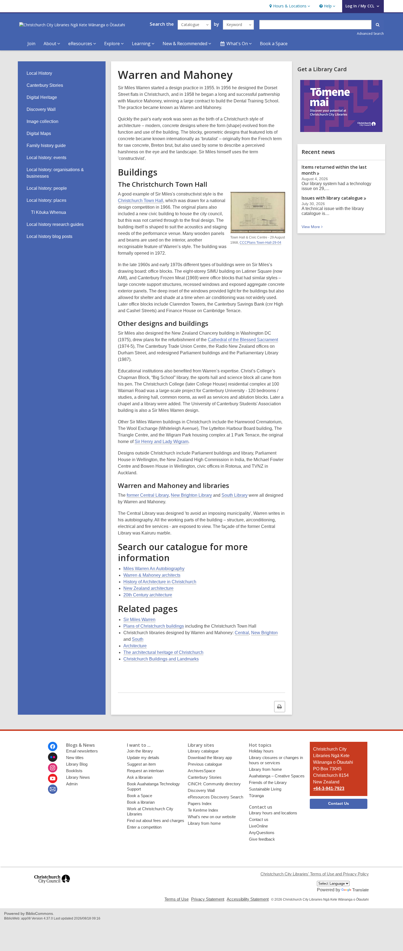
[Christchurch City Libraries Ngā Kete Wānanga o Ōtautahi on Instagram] (52, 767)
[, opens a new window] (52, 885)
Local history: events (46, 157)
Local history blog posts (49, 236)
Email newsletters (82, 751)
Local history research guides (55, 224)
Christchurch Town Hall (140, 200)
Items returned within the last (334, 170)
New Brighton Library (191, 495)
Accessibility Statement (248, 899)
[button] (289, 6)
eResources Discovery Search (215, 797)
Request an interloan (145, 770)
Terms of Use (176, 899)
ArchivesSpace (201, 770)
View (313, 227)
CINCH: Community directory (214, 784)
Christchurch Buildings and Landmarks (161, 659)
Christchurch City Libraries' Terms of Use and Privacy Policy (314, 874)
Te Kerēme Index (203, 810)
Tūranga (256, 795)
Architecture (135, 645)
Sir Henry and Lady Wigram (161, 441)
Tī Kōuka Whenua (48, 212)
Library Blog (76, 764)
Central (242, 632)
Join (31, 44)
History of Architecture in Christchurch (159, 581)
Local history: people (47, 188)
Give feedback (262, 839)
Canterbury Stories (45, 85)
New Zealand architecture (148, 588)
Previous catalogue (205, 764)
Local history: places (46, 200)
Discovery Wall (41, 109)
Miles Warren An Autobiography (154, 568)
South (137, 639)
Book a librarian (141, 802)
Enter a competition (144, 827)
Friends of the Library (268, 782)
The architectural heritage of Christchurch (163, 652)
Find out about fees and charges (155, 820)
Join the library (140, 751)
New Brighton (264, 632)
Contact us (258, 819)
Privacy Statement (207, 899)
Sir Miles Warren (139, 619)
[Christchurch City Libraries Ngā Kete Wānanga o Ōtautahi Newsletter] (52, 789)
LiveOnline (258, 826)
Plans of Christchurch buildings (153, 626)
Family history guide (46, 145)
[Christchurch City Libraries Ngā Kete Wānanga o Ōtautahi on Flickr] (52, 757)
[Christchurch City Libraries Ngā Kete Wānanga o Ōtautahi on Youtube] (52, 778)
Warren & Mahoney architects (151, 575)
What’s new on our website (212, 816)
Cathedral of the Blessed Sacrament (243, 339)
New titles (75, 757)
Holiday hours (261, 751)
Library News (78, 777)
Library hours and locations (273, 813)
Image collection (42, 121)
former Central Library (148, 495)
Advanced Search (370, 33)
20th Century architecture (147, 595)
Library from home (204, 823)
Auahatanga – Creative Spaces (277, 776)
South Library (235, 495)
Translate (360, 889)
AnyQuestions (261, 832)
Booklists (74, 770)
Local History (39, 73)
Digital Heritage (42, 97)
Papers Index (200, 803)
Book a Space (274, 44)
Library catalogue (203, 751)
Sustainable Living (265, 789)
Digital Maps (39, 133)
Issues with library (332, 198)
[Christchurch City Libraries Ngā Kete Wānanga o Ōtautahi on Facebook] (52, 746)
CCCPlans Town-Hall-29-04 (260, 243)
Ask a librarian (139, 777)
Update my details (143, 757)
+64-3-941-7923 (328, 788)
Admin (72, 784)
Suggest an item (141, 764)
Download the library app (210, 757)
